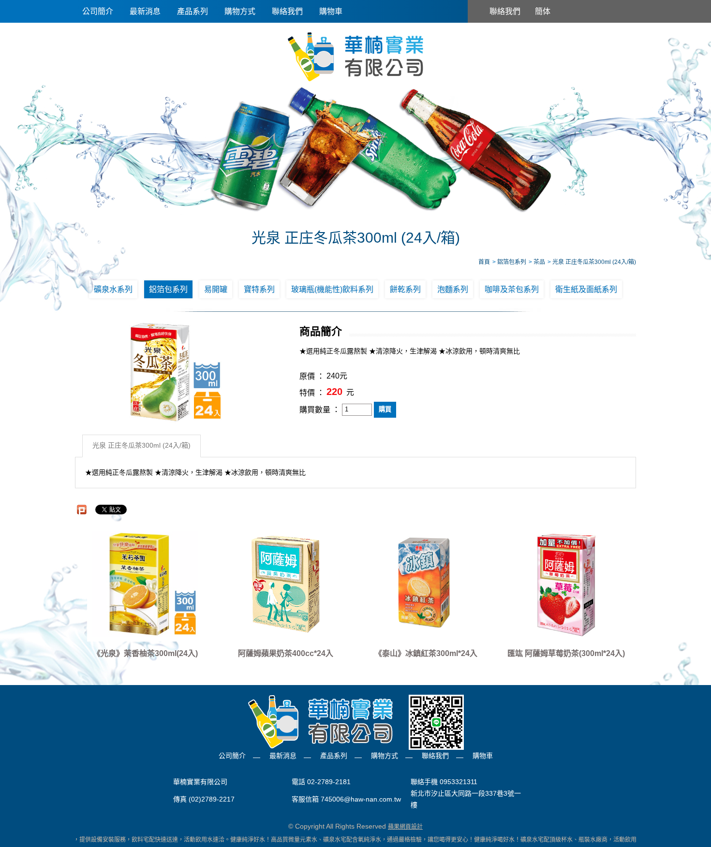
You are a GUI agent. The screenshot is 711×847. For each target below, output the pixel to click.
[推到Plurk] (82, 509)
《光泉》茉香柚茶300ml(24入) (145, 653)
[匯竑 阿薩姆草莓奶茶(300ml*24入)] (566, 584)
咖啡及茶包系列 (512, 289)
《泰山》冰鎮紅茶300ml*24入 (425, 653)
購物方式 (239, 11)
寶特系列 (259, 289)
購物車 (330, 11)
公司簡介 (97, 11)
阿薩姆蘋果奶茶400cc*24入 (285, 653)
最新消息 (145, 11)
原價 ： (312, 376)
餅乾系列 (405, 289)
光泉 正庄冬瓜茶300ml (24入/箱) (141, 446)
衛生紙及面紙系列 (586, 289)
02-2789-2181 (329, 782)
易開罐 (215, 289)
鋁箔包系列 (168, 289)
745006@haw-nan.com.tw (361, 799)
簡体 (542, 11)
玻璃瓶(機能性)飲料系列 (332, 289)
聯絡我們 (287, 11)
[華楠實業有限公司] (355, 56)
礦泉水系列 (113, 289)
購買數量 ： (319, 410)
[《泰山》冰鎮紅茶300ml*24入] (425, 584)
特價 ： (312, 393)
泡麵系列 (452, 289)
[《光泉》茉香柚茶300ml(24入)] (145, 584)
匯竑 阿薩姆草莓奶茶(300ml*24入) (566, 653)
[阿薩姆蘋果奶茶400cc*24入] (285, 584)
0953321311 (458, 782)
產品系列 (192, 11)
